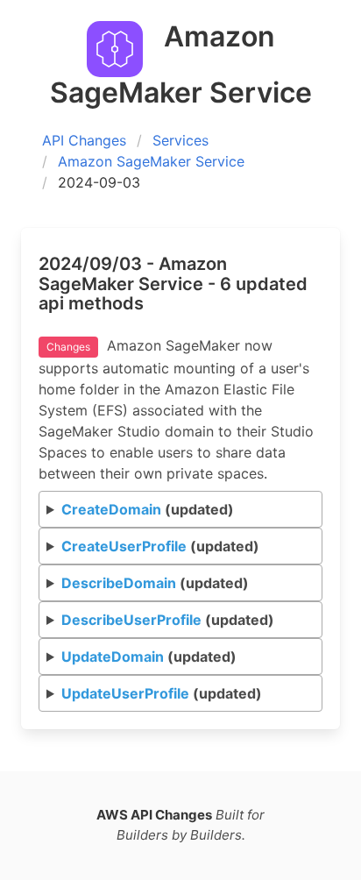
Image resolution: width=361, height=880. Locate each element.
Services (180, 140)
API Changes (84, 140)
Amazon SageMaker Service (151, 161)
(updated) (147, 509)
